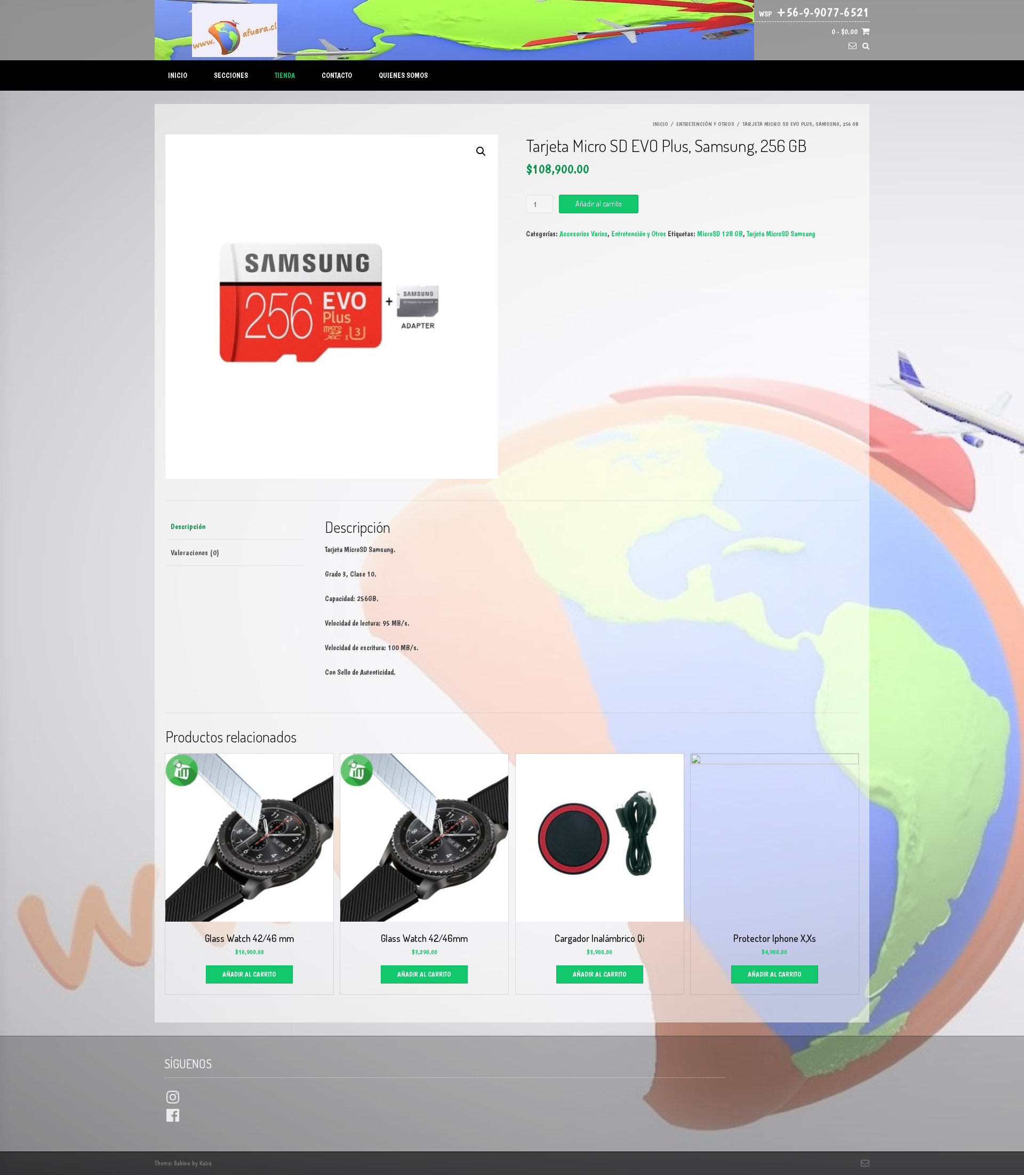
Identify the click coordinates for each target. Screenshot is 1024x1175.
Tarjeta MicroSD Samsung (781, 233)
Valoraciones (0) (195, 552)
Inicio (177, 75)
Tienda (285, 75)
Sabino (182, 1163)
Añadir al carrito (598, 203)
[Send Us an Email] (853, 46)
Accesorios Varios (583, 233)
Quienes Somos (403, 75)
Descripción (188, 526)
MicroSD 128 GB (720, 233)
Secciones (231, 75)
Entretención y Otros (705, 124)
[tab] (234, 527)
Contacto (337, 75)
